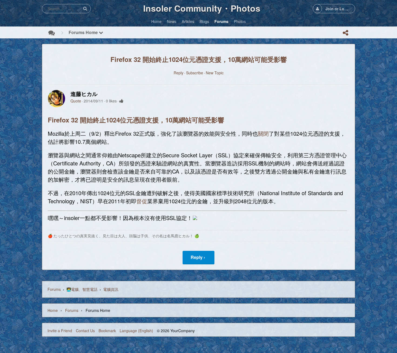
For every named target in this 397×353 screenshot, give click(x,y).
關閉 (263, 133)
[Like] (121, 101)
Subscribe (194, 72)
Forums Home (84, 32)
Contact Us (85, 330)
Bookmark (107, 330)
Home (53, 310)
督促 (141, 201)
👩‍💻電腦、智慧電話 (81, 289)
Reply (178, 72)
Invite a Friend (60, 330)
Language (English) (136, 330)
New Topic (215, 72)
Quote (75, 101)
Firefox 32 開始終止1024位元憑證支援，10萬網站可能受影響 (198, 59)
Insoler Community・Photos (201, 8)
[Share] (345, 32)
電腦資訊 (110, 289)
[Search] (85, 8)
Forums (54, 289)
